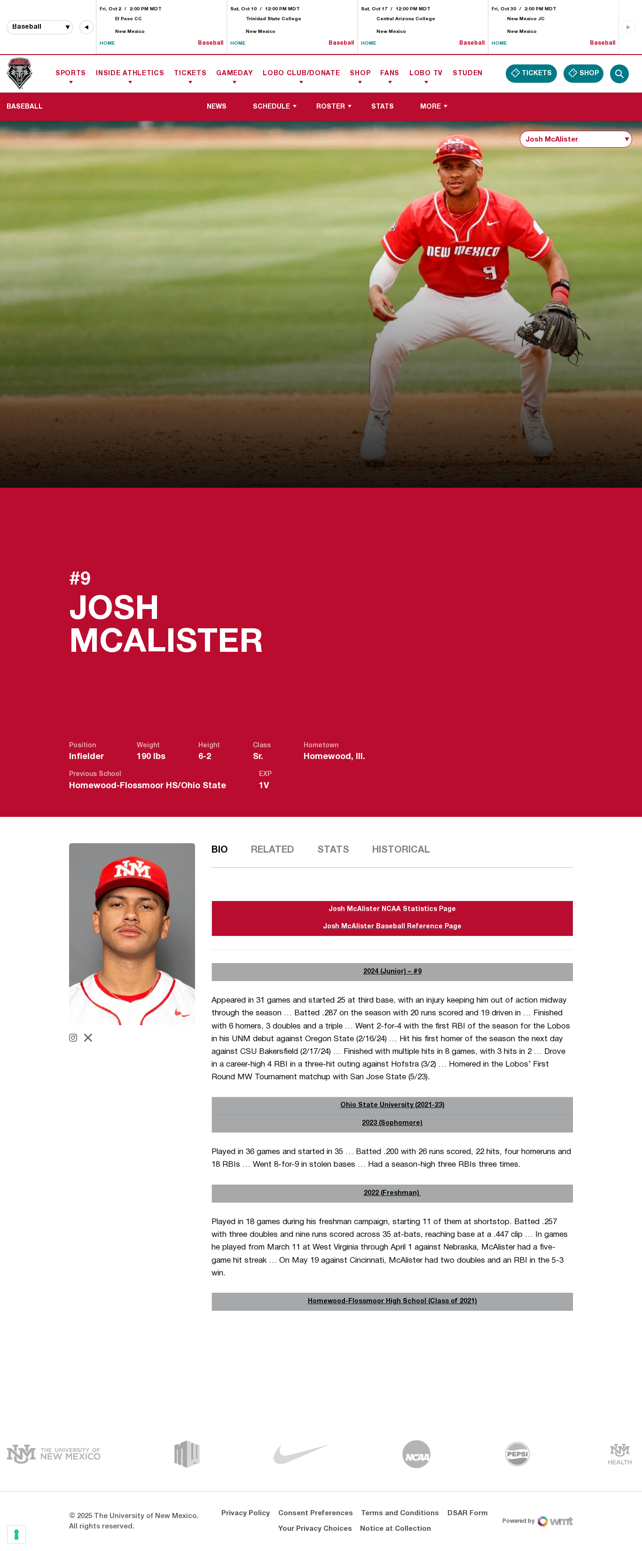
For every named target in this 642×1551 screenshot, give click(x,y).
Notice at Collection (395, 1529)
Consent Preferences (315, 1513)
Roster (330, 107)
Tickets (190, 74)
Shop (360, 74)
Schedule (271, 107)
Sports (70, 74)
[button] (86, 27)
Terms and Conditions (400, 1513)
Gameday (234, 74)
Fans (389, 74)
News (217, 107)
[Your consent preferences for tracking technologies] (16, 1534)
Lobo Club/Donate (301, 74)
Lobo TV (426, 74)
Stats (382, 107)
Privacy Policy (245, 1513)
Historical (401, 850)
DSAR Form (467, 1513)
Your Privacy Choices (315, 1529)
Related (272, 850)
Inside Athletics (130, 74)
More (430, 107)
